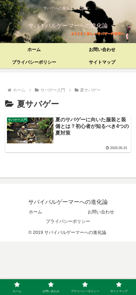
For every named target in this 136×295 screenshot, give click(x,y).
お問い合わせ (101, 211)
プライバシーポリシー (68, 221)
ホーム (35, 211)
